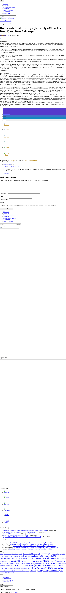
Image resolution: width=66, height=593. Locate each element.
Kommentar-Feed (8, 580)
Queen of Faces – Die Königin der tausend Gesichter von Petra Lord (22, 537)
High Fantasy (53, 558)
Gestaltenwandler (32, 556)
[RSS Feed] (6, 155)
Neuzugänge (6, 11)
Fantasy (26, 160)
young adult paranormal (50, 570)
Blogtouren (6, 213)
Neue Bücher (17, 563)
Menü (2, 1)
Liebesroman (36, 561)
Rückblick (54, 565)
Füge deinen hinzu (14, 162)
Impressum (6, 8)
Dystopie (36, 554)
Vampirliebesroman (8, 571)
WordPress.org (7, 581)
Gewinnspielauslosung (9, 558)
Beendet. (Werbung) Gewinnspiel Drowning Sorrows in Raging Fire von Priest (31, 543)
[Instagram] (6, 137)
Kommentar (3, 193)
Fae (1, 556)
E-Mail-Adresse (4, 199)
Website (2, 202)
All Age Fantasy (6, 554)
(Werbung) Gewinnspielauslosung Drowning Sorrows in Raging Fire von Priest (25, 530)
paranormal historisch (6, 565)
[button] (6, 114)
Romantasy (45, 565)
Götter (33, 558)
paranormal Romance (26, 565)
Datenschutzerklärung (9, 7)
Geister (20, 556)
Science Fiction (33, 160)
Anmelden (6, 577)
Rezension (3, 35)
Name (1, 196)
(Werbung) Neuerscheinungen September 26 (15, 535)
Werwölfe (21, 571)
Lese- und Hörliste (8, 10)
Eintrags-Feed (7, 578)
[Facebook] (6, 125)
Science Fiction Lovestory (15, 568)
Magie (50, 560)
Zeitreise (11, 572)
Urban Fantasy (40, 568)
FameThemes (14, 592)
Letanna (8, 35)
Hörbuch (14, 561)
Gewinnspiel (6, 13)
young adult (31, 571)
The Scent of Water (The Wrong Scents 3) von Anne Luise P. (20, 532)
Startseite (5, 4)
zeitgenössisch (4, 572)
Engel (61, 554)
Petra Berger (7, 164)
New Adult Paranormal (38, 563)
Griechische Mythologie (23, 558)
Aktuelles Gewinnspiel (9, 218)
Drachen (27, 554)
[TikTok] (6, 147)
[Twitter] (6, 129)
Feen (15, 556)
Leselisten (25, 561)
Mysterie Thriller (6, 563)
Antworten (6, 173)
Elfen (55, 554)
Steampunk (26, 568)
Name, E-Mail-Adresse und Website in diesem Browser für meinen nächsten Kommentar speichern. (29, 205)
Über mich (6, 5)
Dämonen (46, 554)
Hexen (40, 558)
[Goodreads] (7, 143)
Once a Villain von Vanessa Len (12, 534)
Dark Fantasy (17, 554)
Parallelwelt (50, 563)
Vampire (57, 568)
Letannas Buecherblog (6, 21)
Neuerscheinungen (28, 563)
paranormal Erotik (61, 563)
